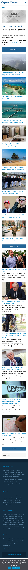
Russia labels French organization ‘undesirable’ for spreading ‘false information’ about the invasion (11, 401)
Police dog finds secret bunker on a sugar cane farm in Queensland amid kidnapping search (14, 335)
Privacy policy (16, 567)
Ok (10, 567)
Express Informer (10, 2)
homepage (15, 42)
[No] (26, 564)
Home (3, 7)
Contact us (6, 548)
